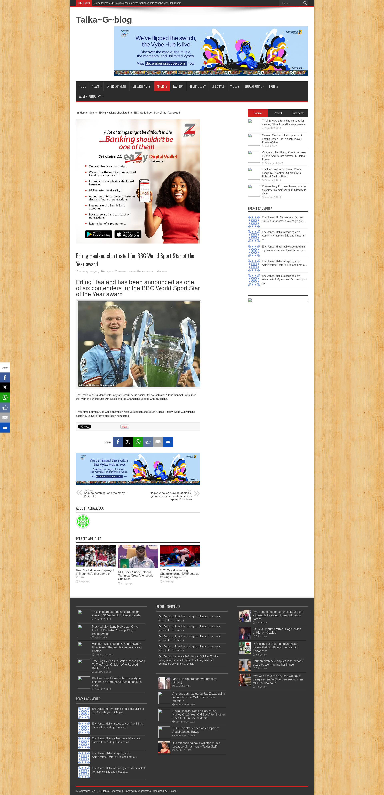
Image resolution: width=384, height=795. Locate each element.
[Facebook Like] (148, 442)
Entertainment (116, 86)
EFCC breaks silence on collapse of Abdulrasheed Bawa (195, 729)
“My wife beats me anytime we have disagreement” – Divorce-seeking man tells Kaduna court (278, 679)
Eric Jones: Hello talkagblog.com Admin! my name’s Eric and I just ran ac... (283, 235)
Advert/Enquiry (90, 96)
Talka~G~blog (104, 19)
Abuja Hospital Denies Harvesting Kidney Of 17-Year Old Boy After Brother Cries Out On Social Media (198, 714)
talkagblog (94, 271)
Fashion (178, 86)
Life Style (218, 86)
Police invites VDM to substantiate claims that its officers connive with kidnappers (137, 3)
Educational (253, 86)
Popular (258, 113)
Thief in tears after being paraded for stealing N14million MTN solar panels (116, 613)
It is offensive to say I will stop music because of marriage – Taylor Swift (196, 744)
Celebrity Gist (142, 86)
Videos (234, 86)
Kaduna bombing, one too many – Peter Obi (105, 493)
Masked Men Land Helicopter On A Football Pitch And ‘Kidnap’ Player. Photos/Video (282, 139)
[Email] (158, 442)
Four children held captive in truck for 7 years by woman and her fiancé (278, 662)
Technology (198, 86)
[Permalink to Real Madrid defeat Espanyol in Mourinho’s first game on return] (96, 565)
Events (273, 86)
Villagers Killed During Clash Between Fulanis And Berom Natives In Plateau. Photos (284, 156)
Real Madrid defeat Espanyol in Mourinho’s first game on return (95, 574)
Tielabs (172, 790)
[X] (128, 442)
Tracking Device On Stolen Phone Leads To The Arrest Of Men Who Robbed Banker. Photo (281, 173)
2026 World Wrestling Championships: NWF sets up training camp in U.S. (179, 574)
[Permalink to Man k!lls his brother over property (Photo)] (164, 688)
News (95, 86)
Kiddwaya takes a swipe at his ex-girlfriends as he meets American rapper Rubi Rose (170, 495)
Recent (278, 113)
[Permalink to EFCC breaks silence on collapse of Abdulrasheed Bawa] (164, 737)
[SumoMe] (168, 442)
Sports (162, 86)
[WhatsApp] (138, 442)
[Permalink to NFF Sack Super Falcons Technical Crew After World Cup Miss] (138, 567)
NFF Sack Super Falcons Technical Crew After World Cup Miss (135, 575)
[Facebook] (118, 442)
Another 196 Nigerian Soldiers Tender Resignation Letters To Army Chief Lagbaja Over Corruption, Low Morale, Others (188, 660)
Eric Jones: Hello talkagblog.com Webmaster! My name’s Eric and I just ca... (284, 279)
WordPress (144, 790)
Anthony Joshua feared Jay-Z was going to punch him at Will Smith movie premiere (198, 697)
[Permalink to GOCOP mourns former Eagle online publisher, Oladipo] (245, 638)
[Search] (305, 3)
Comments (298, 113)
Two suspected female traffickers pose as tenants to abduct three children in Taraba (278, 615)
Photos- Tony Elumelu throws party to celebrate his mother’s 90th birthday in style (284, 190)
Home (82, 86)
